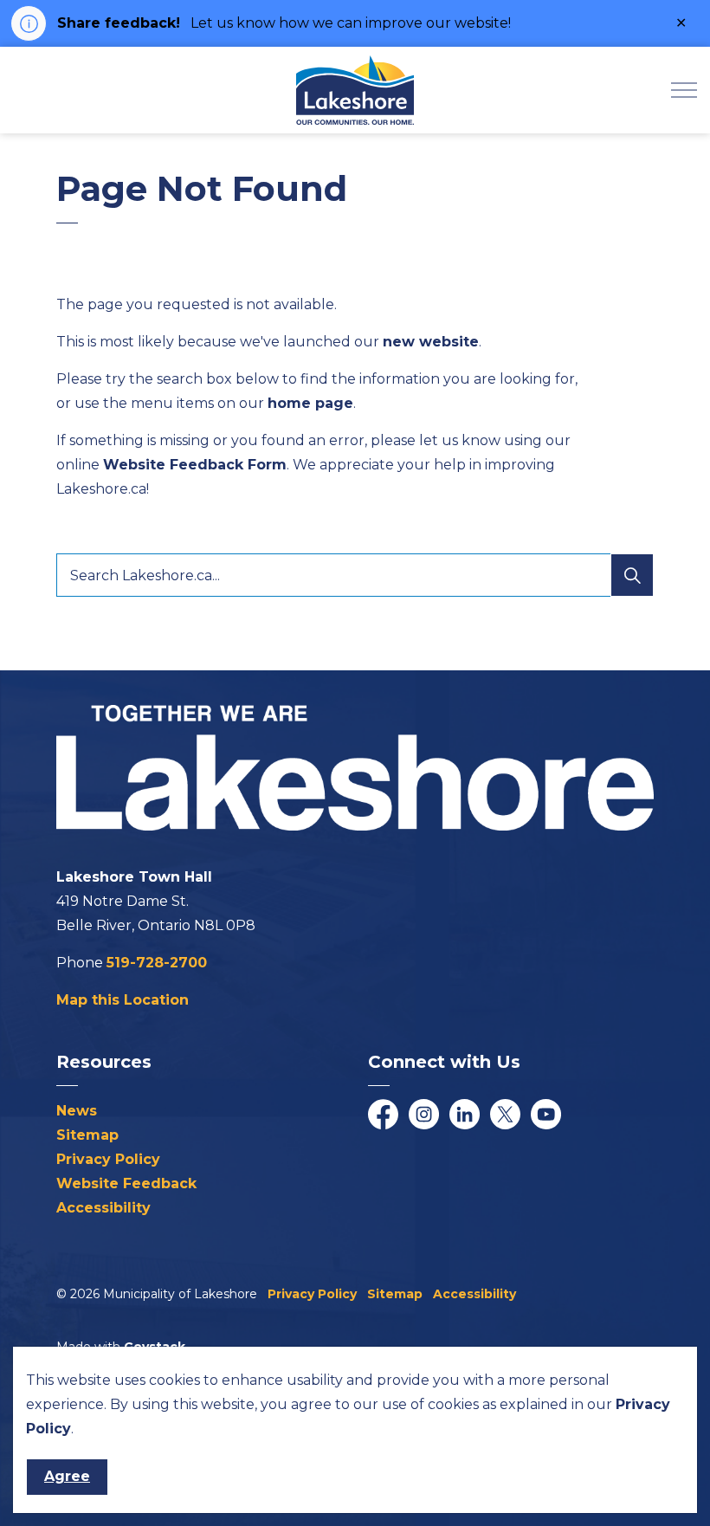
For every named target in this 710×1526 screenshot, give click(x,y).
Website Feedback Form (195, 464)
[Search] (632, 575)
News (76, 1110)
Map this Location (122, 1000)
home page (310, 403)
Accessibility (103, 1207)
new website (431, 341)
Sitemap (87, 1135)
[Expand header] (684, 90)
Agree (67, 1476)
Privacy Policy (108, 1159)
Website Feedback (126, 1183)
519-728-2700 (156, 962)
